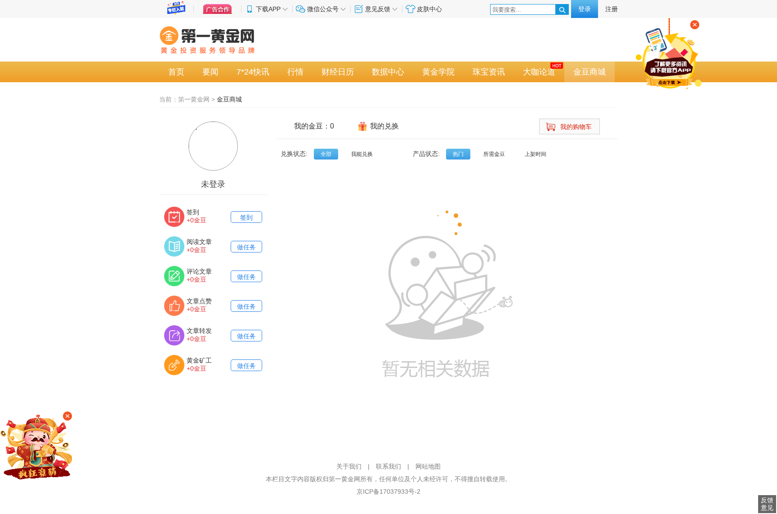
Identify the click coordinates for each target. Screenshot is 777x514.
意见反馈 (377, 9)
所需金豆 (494, 154)
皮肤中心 (429, 9)
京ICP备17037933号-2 (388, 491)
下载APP (268, 9)
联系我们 (388, 466)
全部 (326, 154)
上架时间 (535, 154)
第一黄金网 (194, 99)
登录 (584, 9)
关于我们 (349, 466)
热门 (458, 154)
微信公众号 (323, 9)
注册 (611, 9)
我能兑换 (362, 154)
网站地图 (428, 466)
